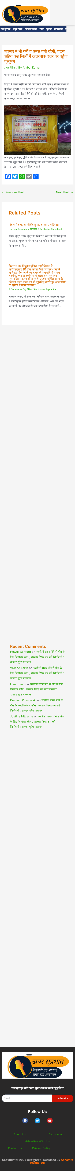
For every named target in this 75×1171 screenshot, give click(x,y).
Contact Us (15, 1148)
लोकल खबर (31, 29)
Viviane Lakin (19, 668)
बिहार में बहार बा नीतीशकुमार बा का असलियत (34, 225)
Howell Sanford (20, 651)
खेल (42, 29)
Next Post (64, 192)
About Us (20, 1134)
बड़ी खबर (17, 29)
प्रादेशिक (11, 67)
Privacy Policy (41, 1148)
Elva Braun (17, 684)
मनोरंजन (58, 29)
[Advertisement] (37, 492)
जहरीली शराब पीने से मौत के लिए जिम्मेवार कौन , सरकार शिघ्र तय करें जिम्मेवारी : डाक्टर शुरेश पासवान (37, 657)
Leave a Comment (18, 229)
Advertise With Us (37, 1141)
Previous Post (13, 192)
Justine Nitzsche (21, 716)
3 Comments (15, 289)
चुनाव (49, 29)
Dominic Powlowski (23, 700)
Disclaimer (55, 1134)
